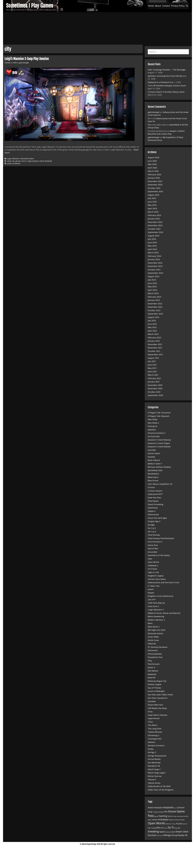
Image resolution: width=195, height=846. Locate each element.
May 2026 (152, 164)
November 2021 (155, 347)
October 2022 (154, 310)
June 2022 (152, 324)
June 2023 (152, 283)
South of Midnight (156, 691)
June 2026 (152, 161)
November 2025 (155, 184)
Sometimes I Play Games (29, 5)
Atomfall (152, 450)
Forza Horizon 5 (155, 541)
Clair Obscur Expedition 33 (160, 484)
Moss (150, 623)
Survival (152, 835)
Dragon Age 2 (154, 521)
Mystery (171, 820)
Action (151, 807)
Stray (150, 711)
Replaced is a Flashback (158, 82)
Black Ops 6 (153, 477)
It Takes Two (153, 586)
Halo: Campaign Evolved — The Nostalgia (167, 69)
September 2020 (155, 395)
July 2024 (152, 239)
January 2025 (154, 218)
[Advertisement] (97, 27)
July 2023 (152, 279)
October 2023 (154, 269)
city (13, 161)
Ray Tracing (152, 828)
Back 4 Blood (154, 460)
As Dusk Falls (154, 436)
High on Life (153, 572)
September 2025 (155, 191)
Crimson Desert (155, 490)
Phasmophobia (155, 654)
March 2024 (153, 252)
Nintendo (48, 161)
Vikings (167, 835)
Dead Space (153, 501)
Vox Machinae (154, 762)
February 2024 (154, 256)
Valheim (151, 742)
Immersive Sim (181, 816)
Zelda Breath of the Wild (159, 786)
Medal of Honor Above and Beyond (164, 613)
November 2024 (155, 225)
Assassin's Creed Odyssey (159, 439)
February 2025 (154, 215)
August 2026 (153, 157)
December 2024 (155, 222)
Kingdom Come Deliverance (160, 596)
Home (151, 5)
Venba (151, 749)
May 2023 (152, 286)
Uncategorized (154, 738)
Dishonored (153, 514)
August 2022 (153, 317)
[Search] (187, 6)
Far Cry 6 (152, 531)
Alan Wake (152, 419)
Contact (166, 5)
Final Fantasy (154, 535)
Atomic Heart (154, 453)
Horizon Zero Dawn (157, 579)
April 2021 (152, 371)
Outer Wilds (153, 636)
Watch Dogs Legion (157, 772)
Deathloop (153, 507)
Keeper (151, 592)
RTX (162, 828)
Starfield (152, 701)
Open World (156, 823)
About (158, 5)
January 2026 (154, 178)
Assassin (158, 807)
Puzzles (179, 823)
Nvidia (183, 820)
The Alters (152, 725)
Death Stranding (155, 504)
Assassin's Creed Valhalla (159, 446)
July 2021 (152, 361)
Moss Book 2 (153, 626)
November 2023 (155, 266)
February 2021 (154, 378)
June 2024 (152, 242)
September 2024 (155, 232)
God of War (153, 548)
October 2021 (154, 351)
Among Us (152, 426)
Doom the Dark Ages (157, 518)
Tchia (150, 721)
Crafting (155, 812)
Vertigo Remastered (157, 755)
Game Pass (153, 545)
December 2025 (155, 181)
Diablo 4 (151, 511)
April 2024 (152, 249)
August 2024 (153, 235)
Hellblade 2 (153, 565)
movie (41, 161)
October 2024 (154, 229)
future (172, 811)
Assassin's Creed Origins (159, 443)
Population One (155, 657)
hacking (163, 816)
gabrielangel (153, 112)
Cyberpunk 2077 (155, 494)
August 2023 (153, 276)
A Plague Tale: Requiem (158, 416)
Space (162, 831)
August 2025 (153, 195)
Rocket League (154, 684)
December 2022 (155, 303)
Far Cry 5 (152, 528)
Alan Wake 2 (153, 423)
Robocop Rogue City (157, 681)
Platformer (168, 824)
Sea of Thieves (154, 687)
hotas (175, 816)
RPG (158, 827)
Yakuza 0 (152, 779)
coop (150, 811)
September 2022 (155, 313)
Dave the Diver (154, 497)
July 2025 (152, 198)
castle (9, 161)
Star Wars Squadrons (157, 698)
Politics (174, 824)
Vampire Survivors (156, 745)
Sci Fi (171, 827)
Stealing (167, 832)
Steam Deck (182, 831)
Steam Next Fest (155, 704)
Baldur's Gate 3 (155, 463)
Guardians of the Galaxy (159, 555)
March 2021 (153, 375)
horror (24, 161)
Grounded (152, 552)
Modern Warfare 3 (156, 620)
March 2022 (153, 334)
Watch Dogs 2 (154, 769)
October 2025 (154, 188)
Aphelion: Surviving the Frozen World (165, 76)
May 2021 (152, 368)
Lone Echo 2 (153, 606)
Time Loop (160, 835)
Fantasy (161, 812)
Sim (179, 828)
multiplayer (163, 819)
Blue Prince (153, 480)
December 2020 (155, 385)
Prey (150, 660)
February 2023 (154, 296)
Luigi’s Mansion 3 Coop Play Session (27, 59)
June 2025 (152, 201)
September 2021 (155, 354)
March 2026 (153, 171)
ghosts (18, 161)
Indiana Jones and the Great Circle (163, 582)
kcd (187, 816)
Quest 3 (151, 667)
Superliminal (153, 718)
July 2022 (152, 320)
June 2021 (152, 364)
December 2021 (155, 344)
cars (175, 808)
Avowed (151, 456)
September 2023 (155, 273)
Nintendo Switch (27, 158)
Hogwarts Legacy (156, 575)
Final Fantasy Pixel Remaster (161, 538)
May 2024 (152, 245)
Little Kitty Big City (156, 603)
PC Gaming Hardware (157, 647)
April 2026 (152, 167)
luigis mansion (33, 161)
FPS (166, 811)
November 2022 (155, 307)
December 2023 (155, 263)
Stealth (172, 832)
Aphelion (152, 429)
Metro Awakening (156, 616)
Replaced (152, 674)
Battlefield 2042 (155, 470)
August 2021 (153, 358)
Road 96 (151, 677)
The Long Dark (154, 728)
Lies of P (151, 599)
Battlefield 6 (153, 473)
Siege (175, 828)
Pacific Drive (153, 640)
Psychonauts (154, 664)
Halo (150, 558)
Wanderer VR (154, 766)
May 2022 (152, 327)
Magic (149, 820)
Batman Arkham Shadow (159, 467)
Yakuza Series (154, 783)
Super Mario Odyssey (157, 715)
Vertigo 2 (152, 752)
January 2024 (154, 259)
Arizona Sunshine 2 (156, 433)
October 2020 (154, 392)
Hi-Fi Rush (152, 569)
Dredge (151, 524)
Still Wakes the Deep (157, 708)
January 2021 (154, 381)
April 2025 (152, 208)
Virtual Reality (154, 759)
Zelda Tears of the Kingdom (160, 789)
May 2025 (152, 205)
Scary (165, 828)
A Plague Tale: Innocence (159, 412)
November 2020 (155, 388)
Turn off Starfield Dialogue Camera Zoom (167, 85)
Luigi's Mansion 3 (13, 158)
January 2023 (154, 300)
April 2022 (152, 330)
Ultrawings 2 (153, 735)
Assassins (168, 807)
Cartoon (180, 807)
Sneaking (153, 831)
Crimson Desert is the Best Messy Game (166, 92)
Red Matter (153, 670)
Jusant (151, 589)
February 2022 (154, 337)
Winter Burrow (154, 776)
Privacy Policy (178, 5)
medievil (154, 820)
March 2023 (153, 293)
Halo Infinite (153, 562)
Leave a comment (13, 163)
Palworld (152, 643)
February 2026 (154, 174)
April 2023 (152, 290)
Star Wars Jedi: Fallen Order (160, 694)
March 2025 (153, 212)
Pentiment (153, 650)
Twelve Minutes (155, 732)
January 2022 (154, 341)
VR (186, 835)
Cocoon (151, 487)
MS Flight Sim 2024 (156, 630)
